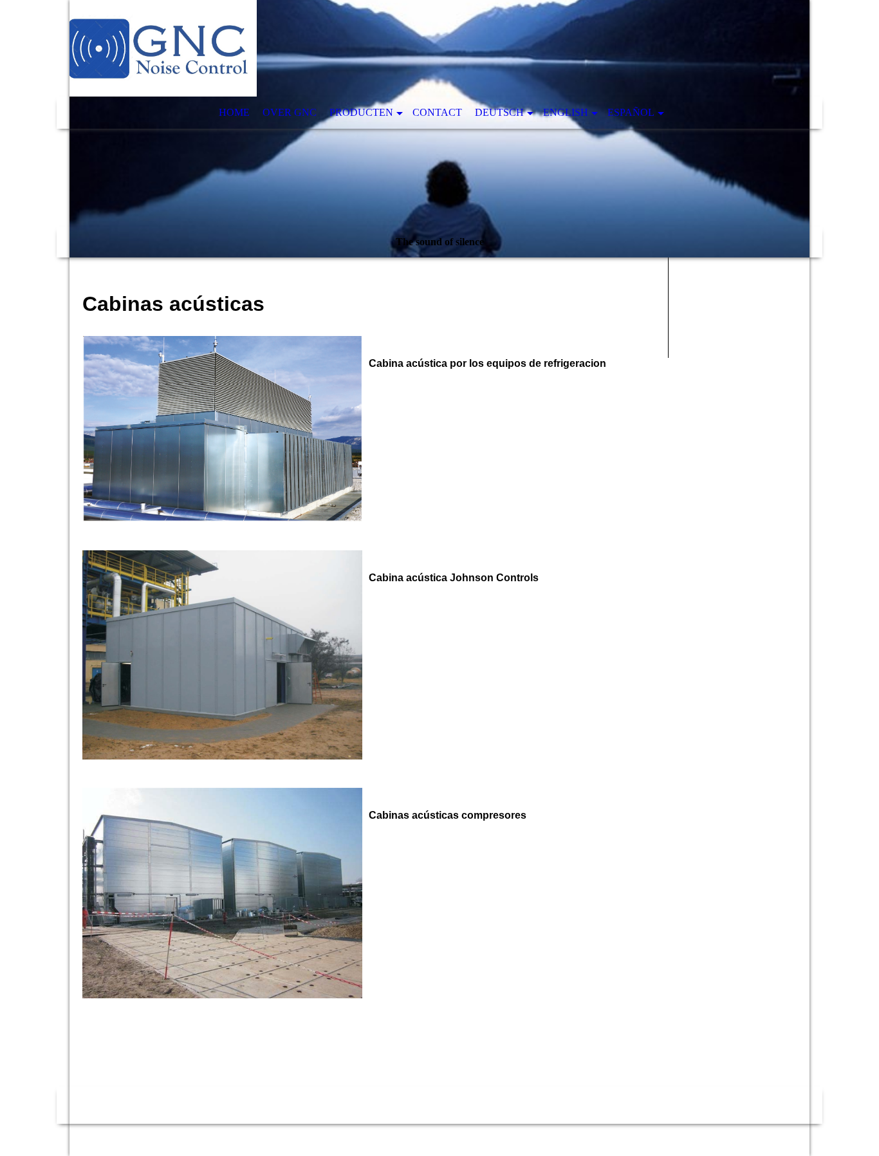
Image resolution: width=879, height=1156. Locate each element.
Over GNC (290, 112)
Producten (361, 112)
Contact (437, 112)
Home (234, 112)
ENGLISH (565, 112)
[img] (439, 128)
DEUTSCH (499, 112)
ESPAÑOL (630, 112)
